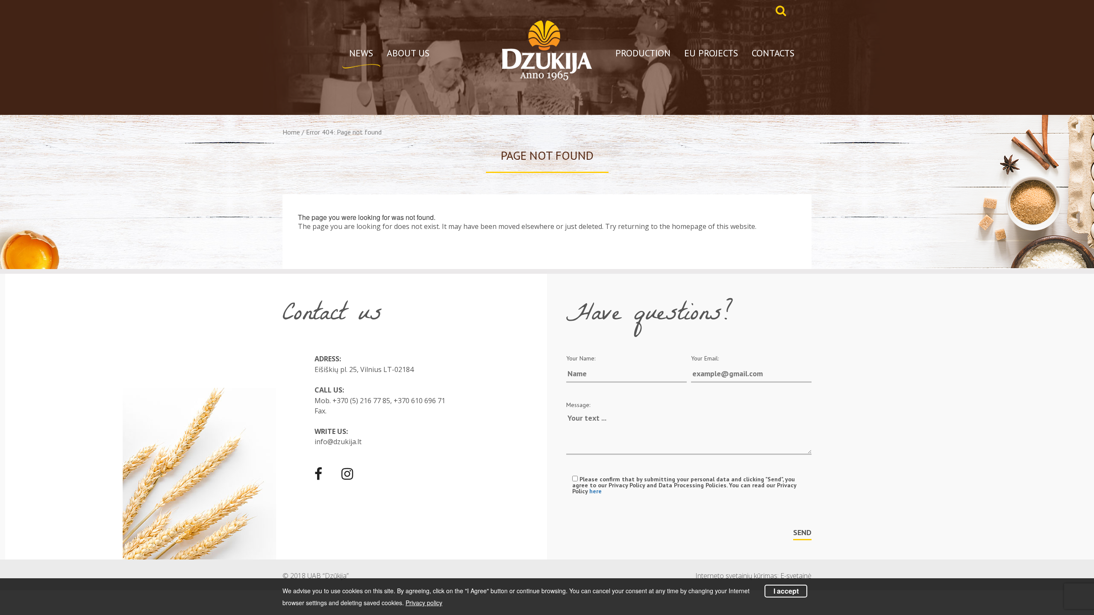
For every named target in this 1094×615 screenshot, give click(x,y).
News (361, 53)
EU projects (711, 53)
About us (408, 53)
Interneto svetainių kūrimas (736, 575)
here (595, 491)
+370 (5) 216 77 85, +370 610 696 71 (388, 400)
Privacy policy (424, 602)
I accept (786, 591)
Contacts (773, 53)
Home (291, 132)
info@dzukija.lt (338, 441)
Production (643, 53)
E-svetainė (796, 575)
